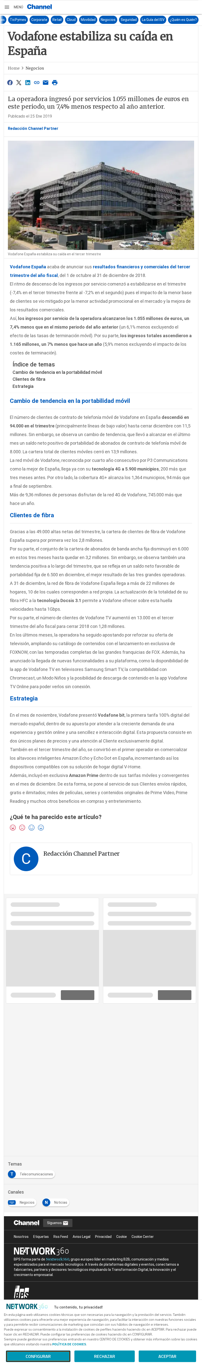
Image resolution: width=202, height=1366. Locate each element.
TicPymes (60, 20)
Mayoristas (38, 20)
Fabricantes (14, 20)
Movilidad (130, 20)
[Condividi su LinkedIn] (28, 82)
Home (14, 68)
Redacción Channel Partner (33, 128)
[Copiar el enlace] (37, 82)
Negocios (150, 20)
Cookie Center (143, 1237)
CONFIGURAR (38, 1356)
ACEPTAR (167, 1356)
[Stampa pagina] (55, 82)
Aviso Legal (81, 1237)
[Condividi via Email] (46, 82)
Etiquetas (41, 1237)
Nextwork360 (57, 1259)
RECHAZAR (104, 1356)
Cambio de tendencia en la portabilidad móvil (57, 372)
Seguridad (171, 20)
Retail (99, 20)
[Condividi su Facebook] (10, 82)
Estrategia (23, 386)
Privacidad (103, 1237)
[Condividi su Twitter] (19, 82)
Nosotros (21, 1237)
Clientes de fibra (29, 379)
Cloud (113, 20)
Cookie (121, 1237)
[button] (13, 7)
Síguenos (55, 1223)
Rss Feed (60, 1237)
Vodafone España (28, 266)
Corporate (82, 20)
